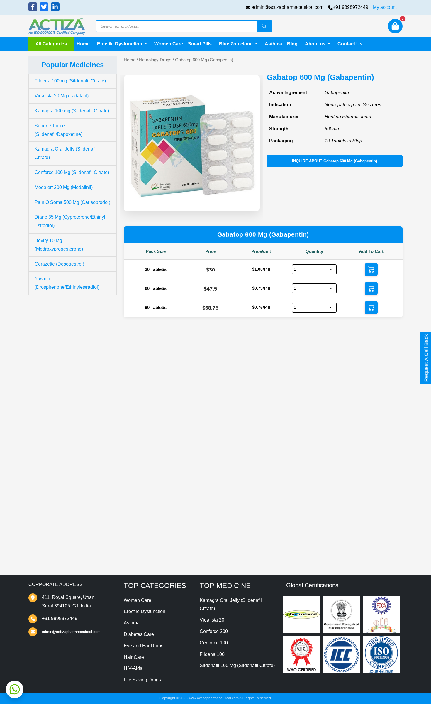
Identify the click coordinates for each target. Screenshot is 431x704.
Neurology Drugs (155, 60)
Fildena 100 (212, 654)
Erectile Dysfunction (144, 611)
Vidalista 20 (212, 619)
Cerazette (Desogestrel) (59, 263)
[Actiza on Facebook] (32, 6)
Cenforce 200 (214, 631)
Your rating (145, 417)
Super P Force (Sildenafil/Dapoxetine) (58, 130)
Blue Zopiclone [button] (236, 43)
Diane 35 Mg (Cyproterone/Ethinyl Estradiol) (70, 221)
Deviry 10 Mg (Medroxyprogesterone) (59, 244)
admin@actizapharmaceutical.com (287, 7)
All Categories (51, 43)
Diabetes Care (139, 634)
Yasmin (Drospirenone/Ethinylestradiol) (67, 283)
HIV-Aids (133, 668)
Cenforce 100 (214, 642)
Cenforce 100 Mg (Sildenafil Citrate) (72, 172)
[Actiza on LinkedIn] (55, 6)
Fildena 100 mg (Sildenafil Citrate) (70, 80)
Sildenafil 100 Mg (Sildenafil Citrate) (237, 665)
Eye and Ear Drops (143, 645)
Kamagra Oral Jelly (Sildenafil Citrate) (66, 153)
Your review (148, 427)
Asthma (273, 43)
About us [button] (316, 43)
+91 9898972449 (350, 7)
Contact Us (349, 43)
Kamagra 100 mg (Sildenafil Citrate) (72, 110)
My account (385, 7)
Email (141, 486)
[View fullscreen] (250, 202)
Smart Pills (200, 43)
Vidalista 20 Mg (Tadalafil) (62, 95)
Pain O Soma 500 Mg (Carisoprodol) (72, 202)
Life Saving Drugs (142, 679)
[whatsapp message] (14, 689)
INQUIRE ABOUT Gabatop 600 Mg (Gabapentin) (334, 161)
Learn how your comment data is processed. (277, 538)
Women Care (168, 43)
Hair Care (134, 657)
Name (141, 463)
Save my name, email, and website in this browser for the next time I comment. (230, 510)
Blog (292, 43)
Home (83, 43)
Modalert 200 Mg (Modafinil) (64, 187)
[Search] (264, 26)
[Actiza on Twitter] (44, 6)
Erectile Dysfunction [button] (120, 43)
